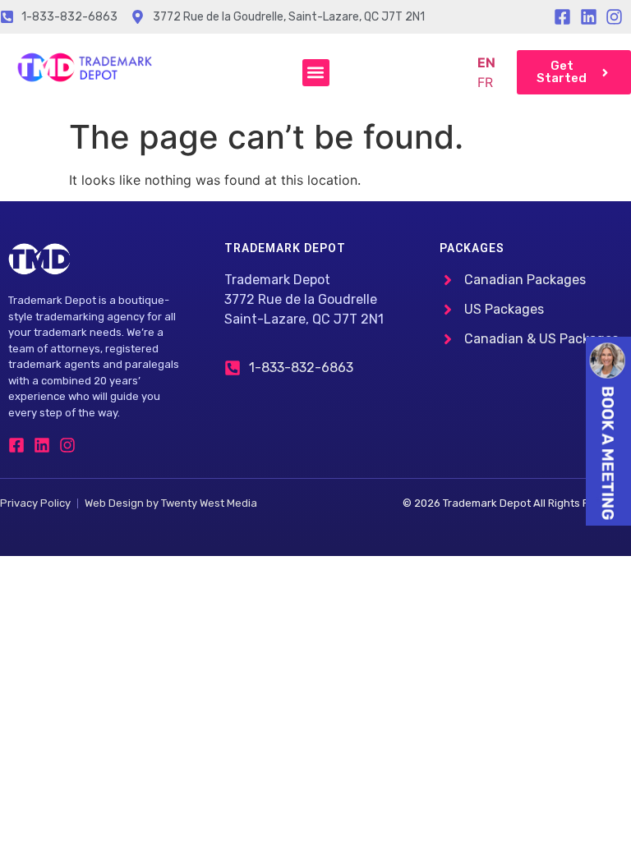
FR (485, 82)
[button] (315, 72)
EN (486, 62)
